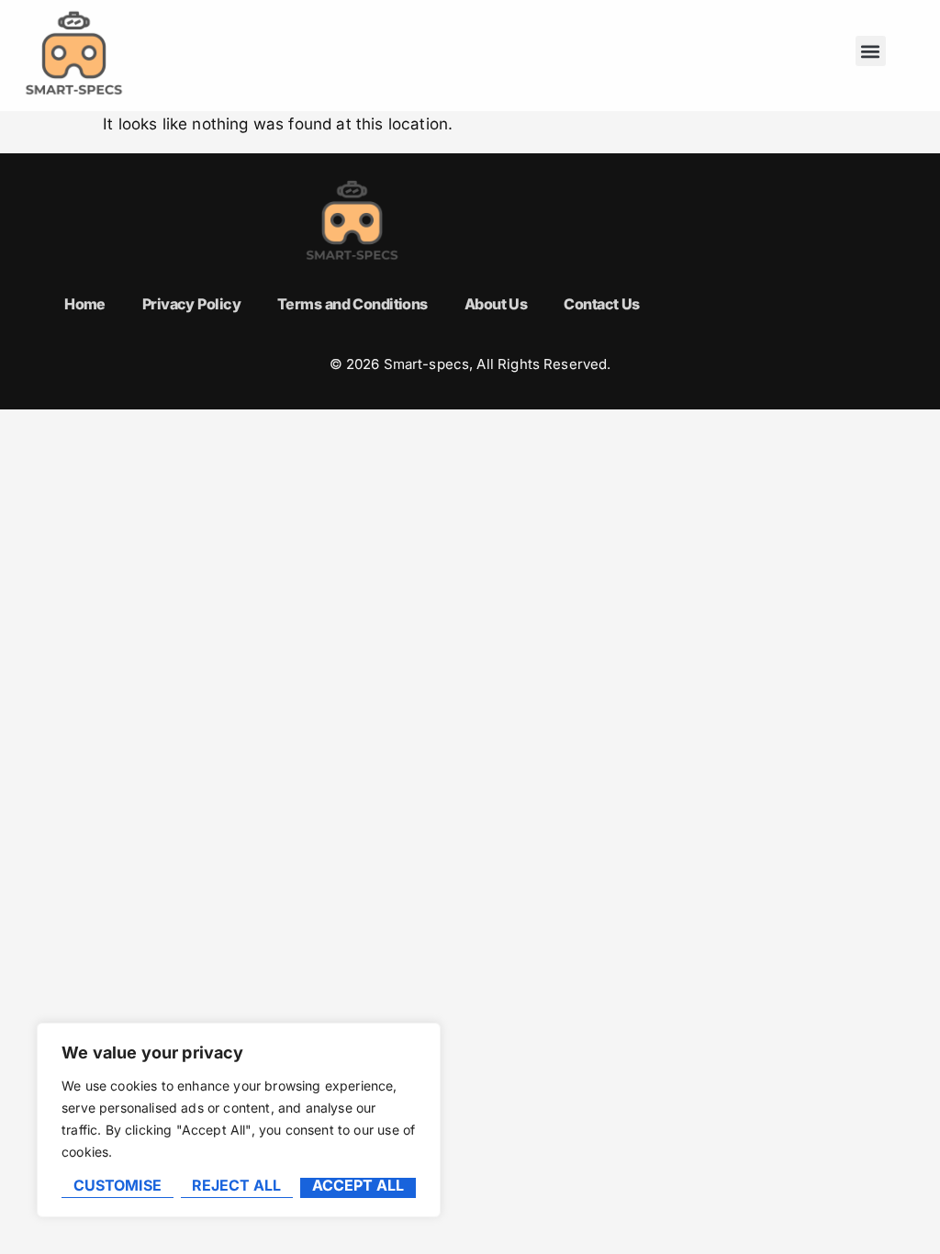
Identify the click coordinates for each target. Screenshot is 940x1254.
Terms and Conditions (352, 304)
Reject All (236, 1186)
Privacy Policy (191, 304)
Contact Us (601, 304)
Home (85, 304)
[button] (871, 51)
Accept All (358, 1186)
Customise (117, 1186)
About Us (496, 304)
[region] (239, 1120)
